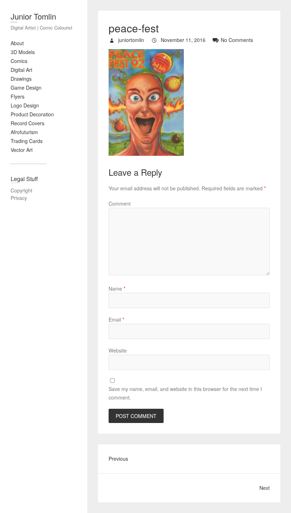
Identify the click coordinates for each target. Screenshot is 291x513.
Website (118, 350)
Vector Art (22, 149)
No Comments (237, 39)
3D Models (23, 51)
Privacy (19, 197)
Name (117, 288)
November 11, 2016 (182, 39)
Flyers (17, 96)
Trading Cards (27, 140)
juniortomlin (130, 39)
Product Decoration (32, 114)
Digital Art (21, 69)
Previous (118, 458)
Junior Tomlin (33, 16)
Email (116, 319)
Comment (120, 203)
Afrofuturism (24, 132)
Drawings (21, 78)
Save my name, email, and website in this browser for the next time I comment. (185, 393)
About (17, 43)
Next (264, 487)
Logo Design (25, 105)
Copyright (21, 190)
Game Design (26, 87)
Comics (19, 60)
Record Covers (27, 123)
